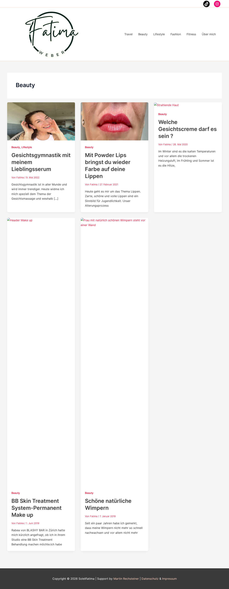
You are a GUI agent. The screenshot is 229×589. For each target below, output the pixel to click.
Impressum (169, 578)
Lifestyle (26, 147)
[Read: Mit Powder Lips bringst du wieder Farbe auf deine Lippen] (114, 121)
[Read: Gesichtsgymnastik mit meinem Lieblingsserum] (41, 121)
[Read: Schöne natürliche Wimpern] (114, 352)
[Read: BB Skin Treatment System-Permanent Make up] (41, 352)
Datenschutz (150, 578)
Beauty (15, 147)
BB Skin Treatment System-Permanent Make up (36, 508)
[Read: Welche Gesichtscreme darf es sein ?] (166, 104)
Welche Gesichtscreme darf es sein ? (187, 129)
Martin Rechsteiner (126, 578)
